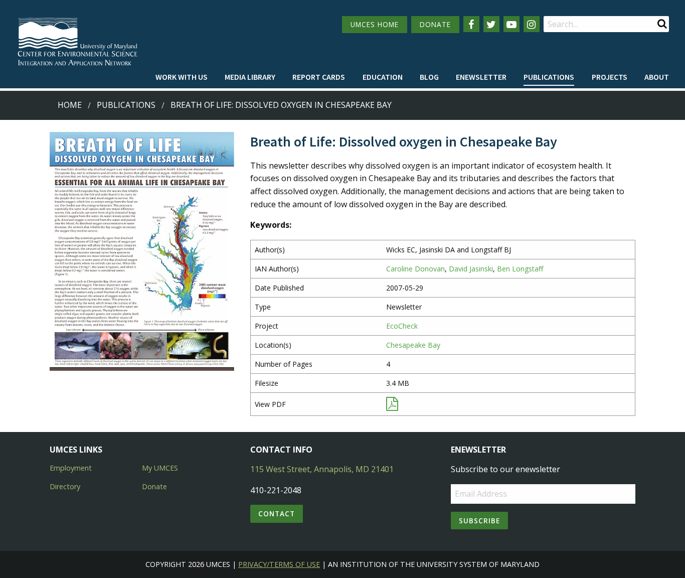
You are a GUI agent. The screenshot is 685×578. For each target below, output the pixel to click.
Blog (429, 77)
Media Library (250, 77)
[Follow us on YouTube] (511, 24)
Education (383, 77)
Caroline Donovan (415, 268)
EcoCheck (402, 326)
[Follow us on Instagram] (532, 24)
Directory (65, 486)
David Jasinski (471, 268)
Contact (276, 513)
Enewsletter (481, 77)
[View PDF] (392, 406)
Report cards (318, 77)
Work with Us (181, 77)
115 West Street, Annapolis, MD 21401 (322, 469)
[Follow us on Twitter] (491, 24)
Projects (609, 77)
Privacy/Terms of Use (279, 564)
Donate (154, 486)
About (656, 77)
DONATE (435, 24)
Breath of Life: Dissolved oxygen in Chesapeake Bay (281, 104)
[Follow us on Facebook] (471, 24)
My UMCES (160, 468)
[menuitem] (181, 77)
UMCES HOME (375, 24)
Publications (549, 77)
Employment (71, 468)
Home (70, 104)
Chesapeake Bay (413, 345)
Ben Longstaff (520, 268)
